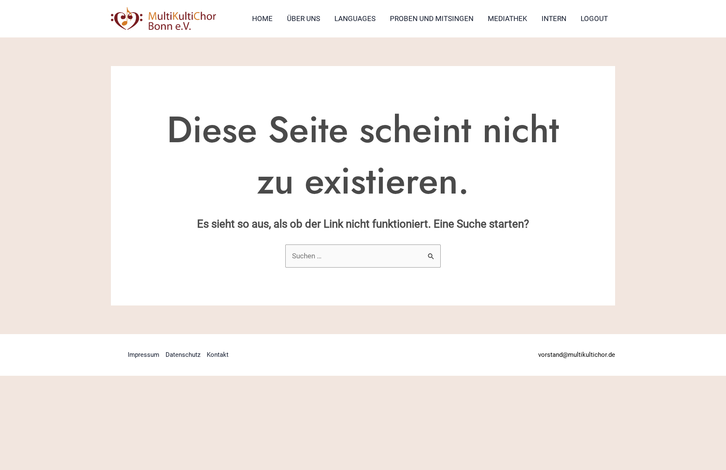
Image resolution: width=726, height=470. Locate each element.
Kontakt (218, 354)
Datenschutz (183, 354)
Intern (554, 18)
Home (262, 18)
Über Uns (303, 18)
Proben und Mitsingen (431, 18)
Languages (355, 18)
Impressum (143, 354)
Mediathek (507, 18)
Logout (594, 18)
